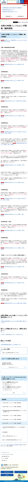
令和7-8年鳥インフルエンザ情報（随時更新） (12, 402)
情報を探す (22, 2)
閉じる (25, 5)
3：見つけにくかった (7, 389)
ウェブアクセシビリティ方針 (7, 454)
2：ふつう (13, 383)
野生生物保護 (15, 444)
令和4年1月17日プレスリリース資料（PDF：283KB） (15, 100)
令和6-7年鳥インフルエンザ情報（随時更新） (12, 406)
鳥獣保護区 (5, 432)
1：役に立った (6, 383)
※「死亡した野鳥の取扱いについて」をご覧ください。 (12, 334)
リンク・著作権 (5, 458)
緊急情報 (26, 2)
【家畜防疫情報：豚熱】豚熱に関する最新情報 (12, 7)
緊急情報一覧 (9, 16)
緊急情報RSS (21, 16)
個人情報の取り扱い (5, 456)
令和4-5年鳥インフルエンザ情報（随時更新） (12, 419)
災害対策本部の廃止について (8, 9)
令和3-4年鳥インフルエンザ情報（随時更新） (12, 423)
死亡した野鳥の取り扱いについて (10, 436)
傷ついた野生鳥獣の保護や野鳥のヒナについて (12, 439)
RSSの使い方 (4, 460)
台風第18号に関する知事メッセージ (9, 11)
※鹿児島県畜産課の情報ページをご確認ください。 (11, 344)
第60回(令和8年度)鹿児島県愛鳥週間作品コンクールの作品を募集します (14, 411)
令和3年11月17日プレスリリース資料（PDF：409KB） (15, 303)
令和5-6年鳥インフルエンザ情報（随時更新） (12, 415)
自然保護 (11, 444)
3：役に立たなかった (7, 385)
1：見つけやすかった (7, 388)
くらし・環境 (6, 444)
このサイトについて (5, 452)
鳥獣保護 (4, 399)
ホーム (2, 444)
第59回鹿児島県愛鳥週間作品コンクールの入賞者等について (14, 428)
